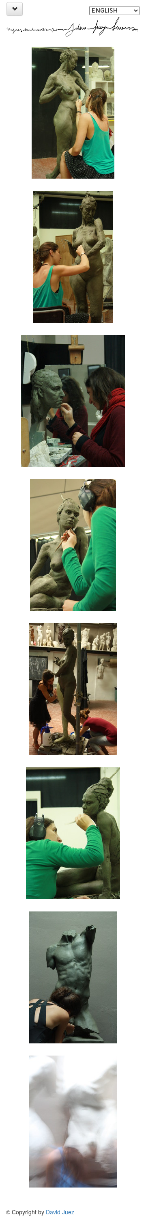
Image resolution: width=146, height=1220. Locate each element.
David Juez (60, 1212)
